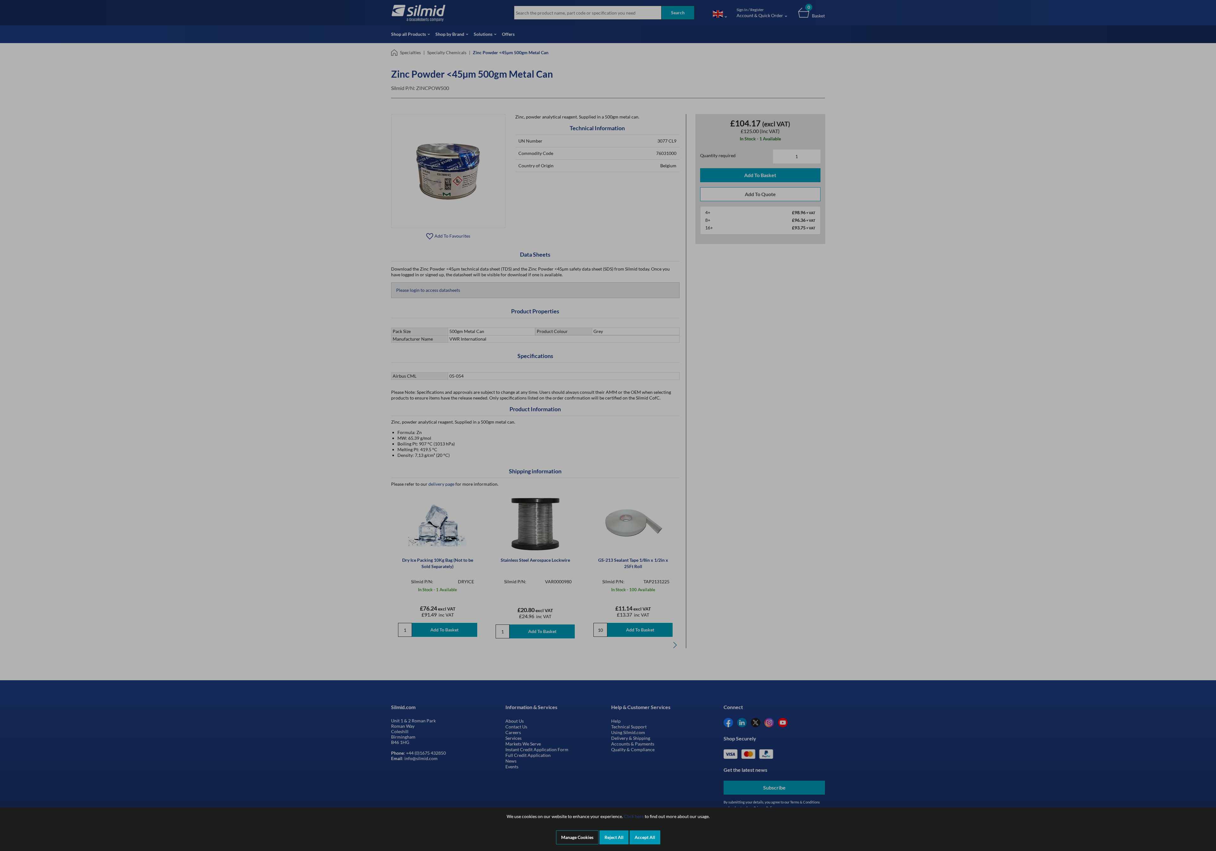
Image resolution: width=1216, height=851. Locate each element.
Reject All (614, 837)
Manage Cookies (577, 837)
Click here (634, 816)
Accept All (645, 837)
